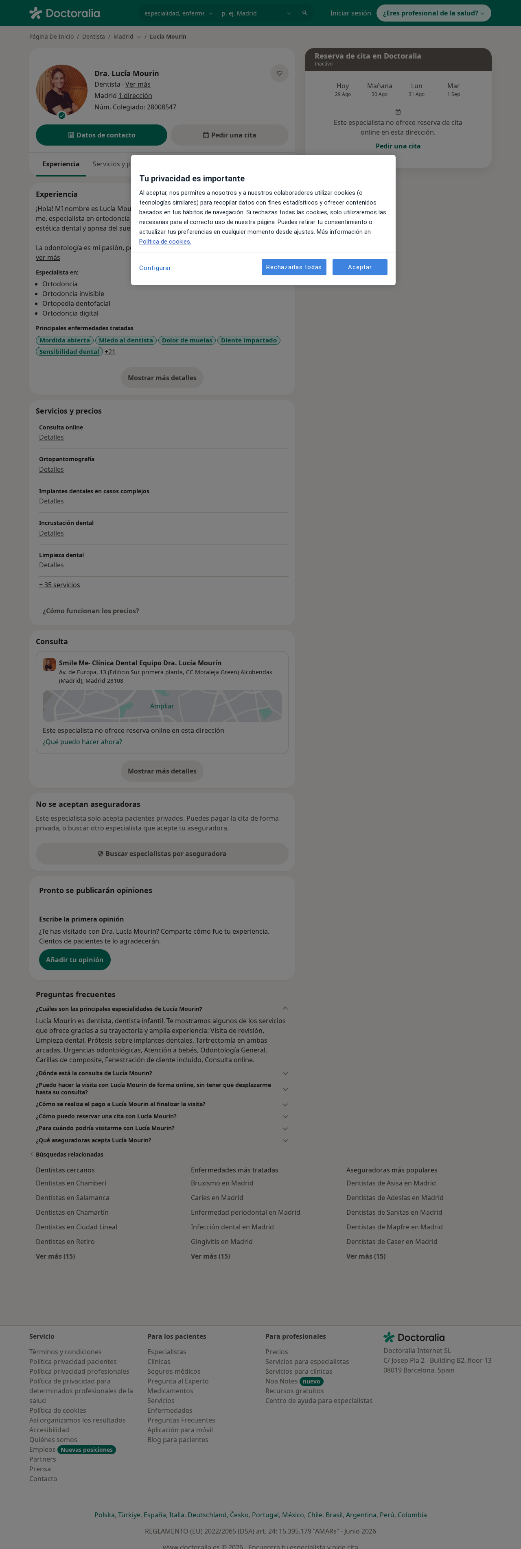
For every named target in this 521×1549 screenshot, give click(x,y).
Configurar (155, 268)
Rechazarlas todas (294, 266)
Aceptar (360, 266)
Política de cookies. (165, 241)
